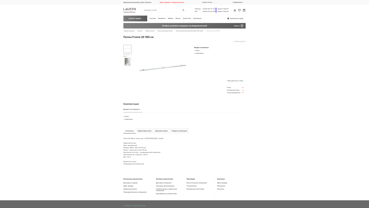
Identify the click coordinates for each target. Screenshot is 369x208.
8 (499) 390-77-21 (208, 9)
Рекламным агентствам (195, 189)
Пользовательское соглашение (134, 192)
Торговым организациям (165, 186)
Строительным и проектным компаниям (166, 189)
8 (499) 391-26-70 (208, 11)
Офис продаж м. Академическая (172, 2)
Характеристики (144, 131)
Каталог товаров (135, 18)
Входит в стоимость (131, 109)
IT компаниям (192, 186)
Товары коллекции (179, 131)
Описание (129, 131)
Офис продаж (128, 186)
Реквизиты (221, 186)
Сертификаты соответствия (166, 194)
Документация (161, 131)
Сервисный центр (130, 189)
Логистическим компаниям (197, 183)
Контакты (220, 189)
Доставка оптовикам (163, 183)
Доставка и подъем (130, 183)
